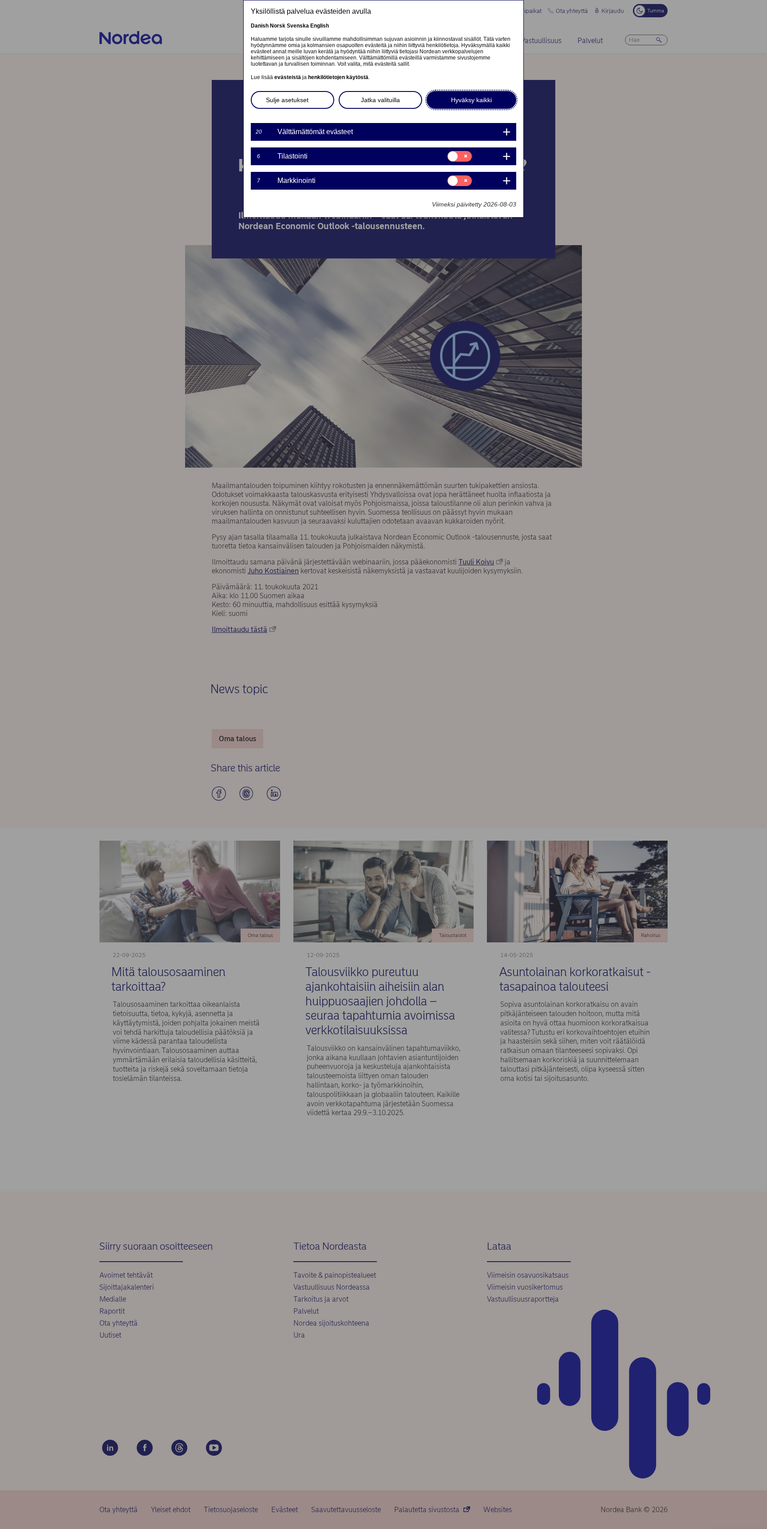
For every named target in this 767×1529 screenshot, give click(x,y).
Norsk (277, 26)
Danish (260, 26)
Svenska (298, 26)
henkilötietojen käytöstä (338, 77)
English (319, 26)
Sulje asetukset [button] (287, 99)
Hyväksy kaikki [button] (471, 99)
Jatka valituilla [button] (380, 99)
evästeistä (287, 77)
